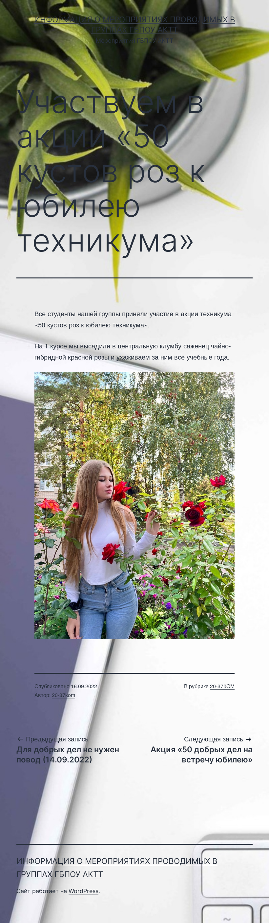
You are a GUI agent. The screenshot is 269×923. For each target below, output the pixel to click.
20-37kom (63, 695)
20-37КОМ (222, 686)
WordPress (83, 891)
